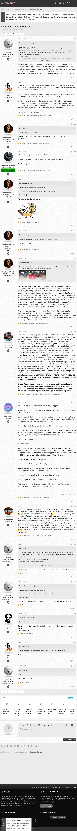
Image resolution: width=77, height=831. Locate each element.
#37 (74, 258)
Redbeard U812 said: (25, 617)
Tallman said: (23, 128)
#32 (74, 82)
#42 (74, 582)
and (24, 683)
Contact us (35, 787)
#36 (74, 231)
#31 (75, 39)
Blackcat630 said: (24, 262)
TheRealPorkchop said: (26, 183)
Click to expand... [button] (46, 60)
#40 (74, 506)
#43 (74, 613)
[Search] (70, 2)
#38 (74, 332)
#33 (74, 124)
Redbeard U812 (7, 29)
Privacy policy (55, 787)
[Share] (71, 39)
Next (20, 34)
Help (62, 787)
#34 (74, 152)
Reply (73, 77)
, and (29, 222)
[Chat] (66, 2)
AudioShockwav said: (25, 43)
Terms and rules (45, 787)
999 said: (22, 548)
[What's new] (63, 2)
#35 (74, 179)
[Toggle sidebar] (74, 2)
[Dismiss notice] (29, 820)
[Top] (72, 787)
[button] (2, 2)
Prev (4, 34)
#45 (74, 666)
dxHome (67, 787)
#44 (74, 642)
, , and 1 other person (34, 143)
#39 (74, 403)
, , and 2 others (35, 115)
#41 (75, 544)
